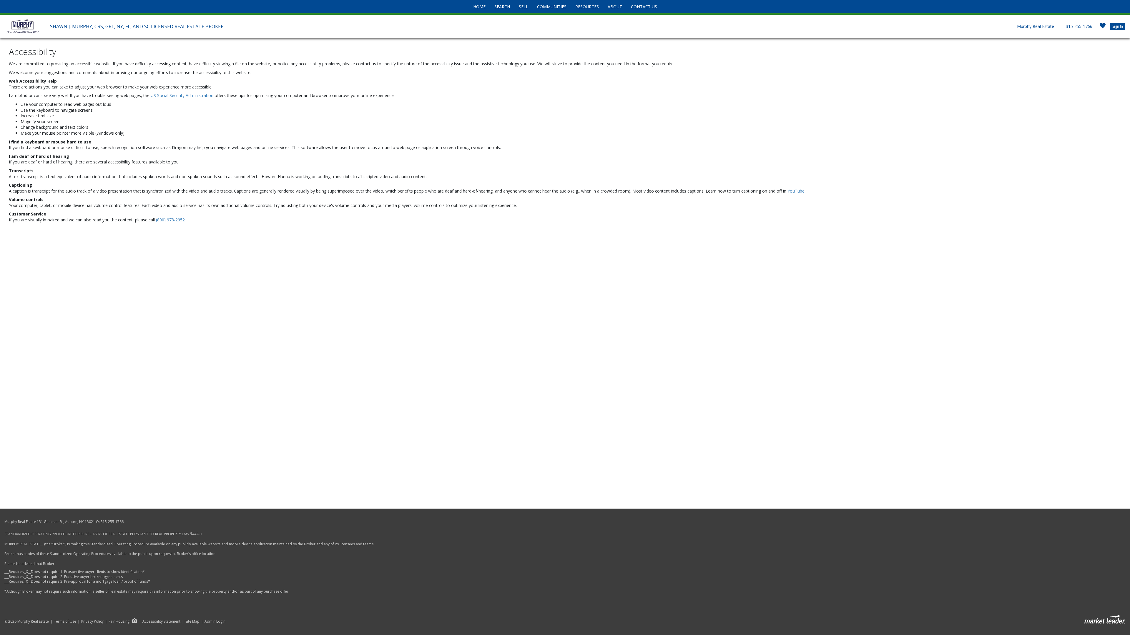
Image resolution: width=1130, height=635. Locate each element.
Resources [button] (587, 6)
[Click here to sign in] (1102, 27)
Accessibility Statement (161, 621)
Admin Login (215, 621)
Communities (551, 6)
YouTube (796, 191)
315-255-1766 (1079, 26)
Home (479, 6)
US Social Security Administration (183, 95)
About (615, 6)
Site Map (192, 621)
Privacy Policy (92, 621)
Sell (523, 6)
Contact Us (644, 6)
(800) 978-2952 (170, 220)
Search (502, 6)
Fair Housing (119, 621)
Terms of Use (65, 621)
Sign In (1117, 26)
